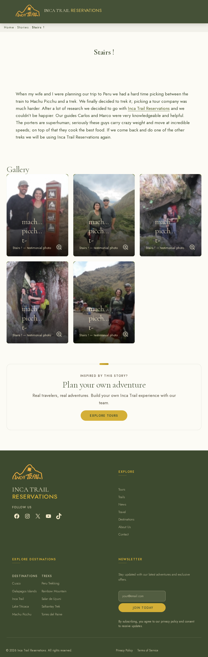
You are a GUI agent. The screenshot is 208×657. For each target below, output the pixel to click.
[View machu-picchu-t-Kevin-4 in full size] (59, 334)
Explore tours (104, 415)
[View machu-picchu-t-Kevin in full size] (126, 334)
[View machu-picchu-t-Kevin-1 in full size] (59, 247)
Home (9, 27)
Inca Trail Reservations (149, 108)
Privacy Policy (124, 650)
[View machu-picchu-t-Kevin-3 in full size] (192, 247)
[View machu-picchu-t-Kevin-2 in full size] (126, 247)
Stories (23, 27)
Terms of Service (147, 650)
